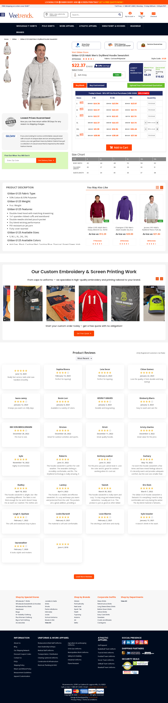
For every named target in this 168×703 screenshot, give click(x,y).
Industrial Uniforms (74, 660)
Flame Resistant (73, 663)
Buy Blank (80, 85)
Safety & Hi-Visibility (75, 656)
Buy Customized (97, 85)
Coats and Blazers (105, 620)
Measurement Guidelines (22, 673)
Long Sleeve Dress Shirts (106, 606)
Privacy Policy (76, 699)
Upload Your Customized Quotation (146, 85)
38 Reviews (151, 241)
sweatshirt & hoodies (113, 26)
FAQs (16, 661)
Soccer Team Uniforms (106, 660)
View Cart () (141, 16)
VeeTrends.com (83, 695)
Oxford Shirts (102, 612)
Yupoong (77, 615)
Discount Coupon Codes (22, 654)
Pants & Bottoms (51, 609)
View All (48, 623)
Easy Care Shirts (104, 615)
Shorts (47, 606)
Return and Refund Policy (22, 669)
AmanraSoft (92, 697)
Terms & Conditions (90, 699)
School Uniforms (51, 617)
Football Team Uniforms (106, 656)
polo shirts (48, 26)
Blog (15, 647)
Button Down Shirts (105, 609)
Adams (77, 617)
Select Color (77, 70)
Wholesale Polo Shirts (24, 606)
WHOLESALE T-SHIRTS (26, 26)
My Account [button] (129, 16)
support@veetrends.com (97, 687)
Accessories (20, 623)
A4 (75, 620)
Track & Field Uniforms (106, 653)
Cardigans (102, 623)
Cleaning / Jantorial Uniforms (48, 658)
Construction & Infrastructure (48, 661)
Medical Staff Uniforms (46, 650)
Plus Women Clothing (24, 617)
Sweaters (101, 617)
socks (47, 615)
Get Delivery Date (45, 160)
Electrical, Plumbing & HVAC (47, 665)
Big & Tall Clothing (23, 620)
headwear (135, 26)
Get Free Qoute (83, 333)
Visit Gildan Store (80, 52)
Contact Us (18, 658)
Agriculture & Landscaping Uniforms (77, 644)
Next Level (77, 606)
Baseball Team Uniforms (106, 667)
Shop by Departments (132, 597)
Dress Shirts (102, 601)
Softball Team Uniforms (106, 664)
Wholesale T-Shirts (23, 601)
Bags (18, 612)
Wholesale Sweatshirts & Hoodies (28, 604)
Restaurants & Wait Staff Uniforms (49, 643)
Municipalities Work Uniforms (78, 652)
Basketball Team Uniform (107, 649)
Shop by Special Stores (27, 597)
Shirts (47, 604)
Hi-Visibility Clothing (23, 615)
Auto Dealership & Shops (46, 647)
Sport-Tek (77, 609)
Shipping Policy (19, 665)
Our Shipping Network (21, 650)
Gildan (14, 39)
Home (6, 39)
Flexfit (76, 612)
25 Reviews (124, 241)
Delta (76, 623)
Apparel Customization (22, 676)
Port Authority (79, 604)
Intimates (48, 612)
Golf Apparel (102, 645)
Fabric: (107, 58)
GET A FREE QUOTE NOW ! (111, 2)
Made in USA (49, 620)
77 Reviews (97, 241)
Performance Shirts (105, 604)
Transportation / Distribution (48, 654)
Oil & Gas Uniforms (74, 649)
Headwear (19, 609)
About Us (17, 643)
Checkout (153, 16)
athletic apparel (88, 26)
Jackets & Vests (51, 601)
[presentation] (157, 187)
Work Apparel (67, 26)
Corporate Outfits (107, 597)
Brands (20, 32)
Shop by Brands (82, 597)
